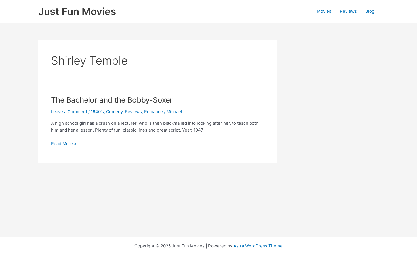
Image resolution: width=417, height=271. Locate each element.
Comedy (114, 111)
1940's (97, 111)
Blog (369, 11)
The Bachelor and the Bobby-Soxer (112, 100)
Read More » (63, 144)
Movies (324, 11)
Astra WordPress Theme (258, 246)
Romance (153, 111)
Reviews (348, 11)
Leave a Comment (69, 111)
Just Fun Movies (77, 11)
